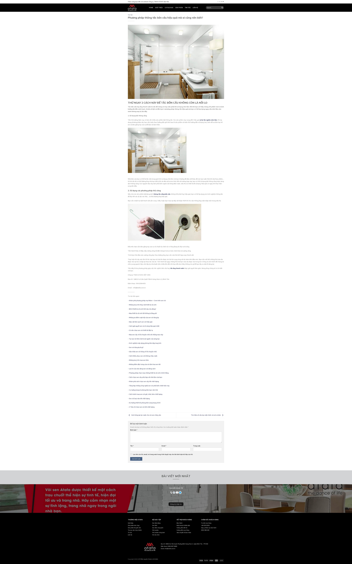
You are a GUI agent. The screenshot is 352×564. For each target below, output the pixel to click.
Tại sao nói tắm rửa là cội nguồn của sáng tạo (144, 339)
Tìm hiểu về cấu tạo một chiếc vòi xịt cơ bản (206, 415)
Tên (132, 446)
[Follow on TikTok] (219, 1)
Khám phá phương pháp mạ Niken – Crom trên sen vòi (147, 300)
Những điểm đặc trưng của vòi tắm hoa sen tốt (145, 364)
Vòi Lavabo (155, 530)
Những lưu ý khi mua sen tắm (139, 360)
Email (164, 446)
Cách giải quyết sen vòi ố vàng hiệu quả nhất (144, 326)
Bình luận (133, 430)
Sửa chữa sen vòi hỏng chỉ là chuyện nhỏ (143, 351)
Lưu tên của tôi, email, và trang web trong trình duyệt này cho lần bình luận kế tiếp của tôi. (163, 454)
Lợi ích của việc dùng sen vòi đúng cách (142, 369)
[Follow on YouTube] (223, 1)
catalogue (169, 7)
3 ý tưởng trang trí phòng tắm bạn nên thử (143, 390)
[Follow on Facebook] (218, 1)
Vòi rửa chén (156, 535)
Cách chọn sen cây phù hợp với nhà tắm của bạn (145, 377)
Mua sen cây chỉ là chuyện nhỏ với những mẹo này (146, 334)
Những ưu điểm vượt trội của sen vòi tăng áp (144, 317)
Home (151, 7)
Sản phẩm (179, 7)
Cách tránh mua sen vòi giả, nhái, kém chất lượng (145, 394)
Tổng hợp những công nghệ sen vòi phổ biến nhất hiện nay (149, 386)
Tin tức (188, 7)
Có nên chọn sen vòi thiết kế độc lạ (141, 330)
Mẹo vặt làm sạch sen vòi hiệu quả (140, 322)
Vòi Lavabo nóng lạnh (158, 532)
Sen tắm (154, 525)
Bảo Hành (179, 523)
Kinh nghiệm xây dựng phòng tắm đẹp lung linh (145, 343)
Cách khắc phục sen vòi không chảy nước (143, 356)
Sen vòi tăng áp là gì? (136, 347)
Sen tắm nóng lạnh (157, 527)
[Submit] (222, 7)
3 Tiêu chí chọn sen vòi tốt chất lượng (142, 407)
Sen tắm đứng (156, 523)
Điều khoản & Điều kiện (183, 525)
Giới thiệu (159, 7)
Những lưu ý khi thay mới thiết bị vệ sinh (142, 305)
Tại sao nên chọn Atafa (135, 530)
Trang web (196, 446)
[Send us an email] (221, 1)
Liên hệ (195, 7)
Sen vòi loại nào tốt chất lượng (139, 398)
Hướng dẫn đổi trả (182, 527)
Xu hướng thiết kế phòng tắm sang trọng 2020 (144, 403)
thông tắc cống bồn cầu (161, 194)
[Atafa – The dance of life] (137, 8)
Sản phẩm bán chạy (133, 525)
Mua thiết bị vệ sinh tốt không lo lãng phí (143, 313)
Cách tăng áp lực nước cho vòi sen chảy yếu (146, 415)
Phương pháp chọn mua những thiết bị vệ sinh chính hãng (149, 373)
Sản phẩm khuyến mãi (134, 527)
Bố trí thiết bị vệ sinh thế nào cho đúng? (142, 309)
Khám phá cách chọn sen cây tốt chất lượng (144, 381)
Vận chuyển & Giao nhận (184, 532)
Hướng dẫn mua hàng (183, 530)
